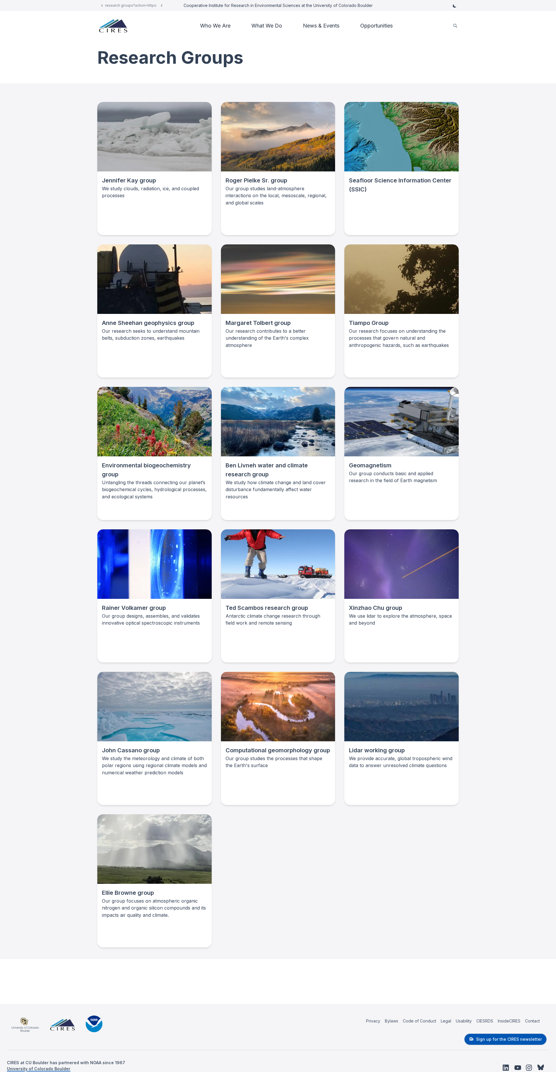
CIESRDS (484, 1020)
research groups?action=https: (131, 5)
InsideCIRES (509, 1020)
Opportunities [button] (376, 26)
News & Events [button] (321, 26)
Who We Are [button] (215, 26)
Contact (532, 1020)
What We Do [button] (266, 26)
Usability (464, 1020)
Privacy (373, 1020)
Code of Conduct (419, 1020)
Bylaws (391, 1020)
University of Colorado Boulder (38, 1068)
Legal (446, 1020)
